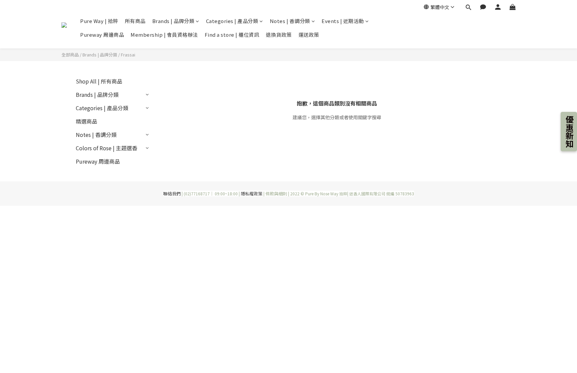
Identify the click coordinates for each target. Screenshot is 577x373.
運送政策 (309, 34)
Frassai (128, 54)
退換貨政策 (279, 34)
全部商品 (70, 54)
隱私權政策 (251, 193)
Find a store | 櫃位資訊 (232, 34)
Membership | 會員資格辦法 (164, 34)
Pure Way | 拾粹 (99, 20)
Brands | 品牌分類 (173, 20)
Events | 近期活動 (343, 20)
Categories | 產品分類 (232, 20)
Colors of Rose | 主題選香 (106, 148)
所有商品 (135, 20)
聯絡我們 (172, 193)
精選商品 (86, 121)
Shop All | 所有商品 (99, 81)
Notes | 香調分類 (290, 20)
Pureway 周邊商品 (102, 34)
